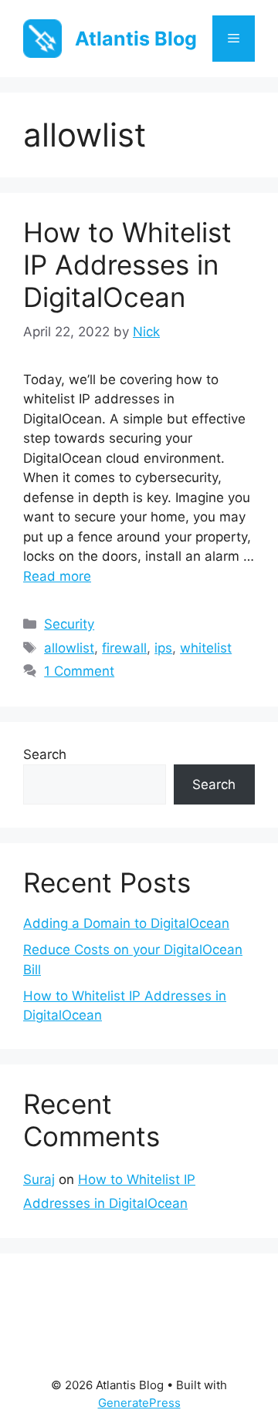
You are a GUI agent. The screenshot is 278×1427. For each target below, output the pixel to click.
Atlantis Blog (136, 38)
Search (44, 754)
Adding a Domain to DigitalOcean (126, 923)
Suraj (39, 1179)
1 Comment (79, 671)
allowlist (69, 648)
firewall (124, 648)
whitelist (206, 648)
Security (69, 624)
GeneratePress (139, 1402)
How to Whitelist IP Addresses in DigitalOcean (127, 264)
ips (163, 648)
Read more (57, 576)
